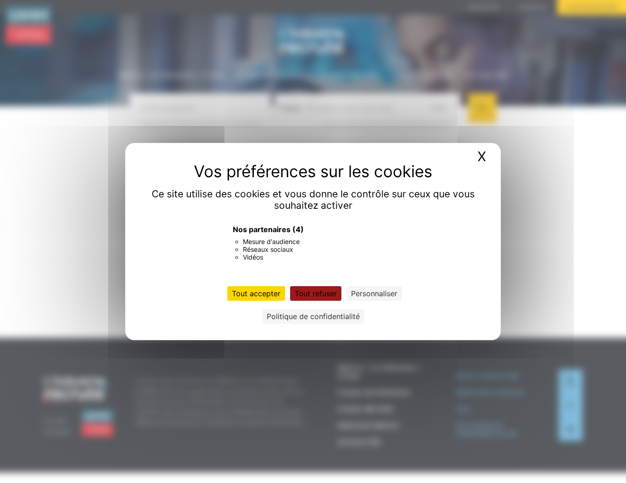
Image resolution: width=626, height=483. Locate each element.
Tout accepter (256, 293)
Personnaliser (374, 293)
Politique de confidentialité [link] (313, 316)
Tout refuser (316, 293)
